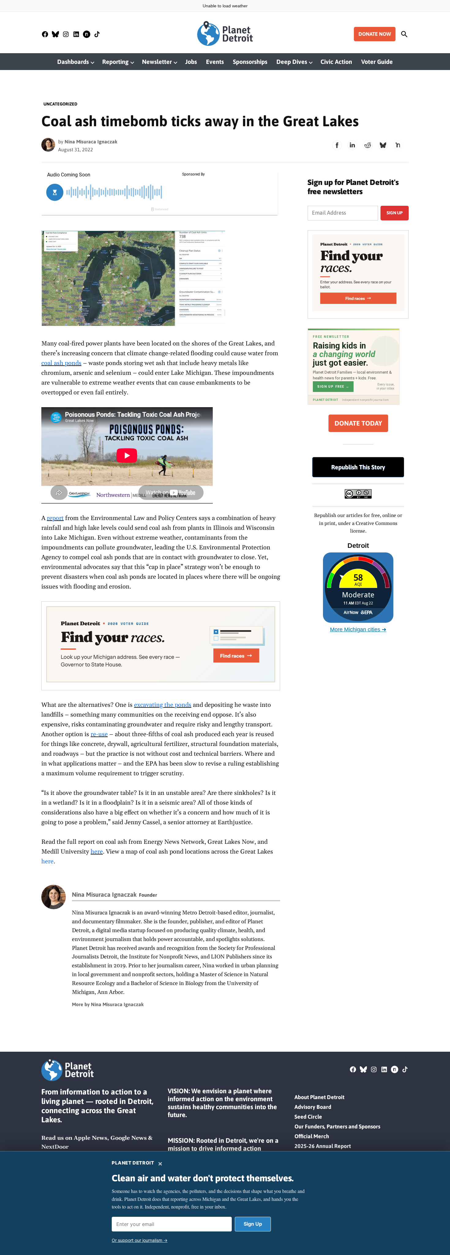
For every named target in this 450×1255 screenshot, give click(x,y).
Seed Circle (308, 1116)
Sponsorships (250, 61)
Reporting (115, 61)
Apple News (90, 1138)
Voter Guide (377, 61)
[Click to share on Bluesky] (383, 145)
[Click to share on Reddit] (368, 145)
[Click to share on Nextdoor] (398, 145)
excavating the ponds (162, 705)
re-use (99, 734)
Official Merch (311, 1136)
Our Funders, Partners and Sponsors (337, 1126)
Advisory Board (312, 1107)
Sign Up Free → (333, 387)
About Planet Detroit (319, 1097)
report (55, 518)
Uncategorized (60, 104)
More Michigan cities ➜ (358, 629)
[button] (160, 645)
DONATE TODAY (358, 423)
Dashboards (73, 61)
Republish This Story (358, 467)
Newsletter (157, 61)
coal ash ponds (61, 363)
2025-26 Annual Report (322, 1146)
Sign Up (253, 1224)
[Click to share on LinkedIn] (352, 145)
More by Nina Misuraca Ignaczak (108, 1004)
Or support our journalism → (139, 1240)
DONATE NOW (374, 34)
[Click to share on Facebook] (337, 145)
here (97, 852)
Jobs (191, 61)
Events (215, 61)
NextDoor (55, 1146)
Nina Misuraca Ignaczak (91, 141)
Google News (129, 1138)
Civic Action (336, 61)
